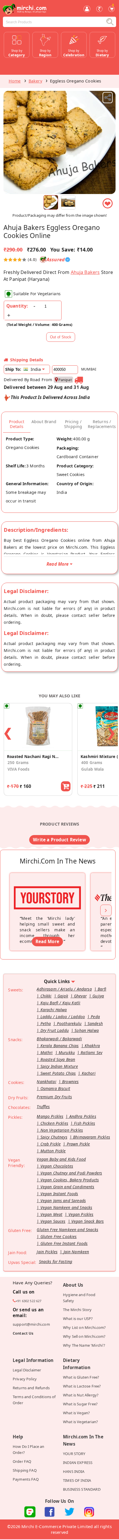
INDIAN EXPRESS (77, 1462)
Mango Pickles (50, 1116)
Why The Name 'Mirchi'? (84, 1345)
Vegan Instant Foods (59, 1193)
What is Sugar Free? (80, 1403)
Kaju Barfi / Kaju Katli (60, 1002)
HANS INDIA (74, 1471)
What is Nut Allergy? (80, 1395)
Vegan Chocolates (56, 1166)
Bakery (35, 81)
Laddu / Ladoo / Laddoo (62, 1016)
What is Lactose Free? (82, 1386)
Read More (47, 941)
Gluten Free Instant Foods (64, 1243)
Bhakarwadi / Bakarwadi (59, 1038)
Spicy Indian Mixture (59, 1066)
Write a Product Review (59, 840)
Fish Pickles (84, 1123)
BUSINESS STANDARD (82, 1489)
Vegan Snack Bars (87, 1221)
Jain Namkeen (76, 1251)
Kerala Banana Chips (59, 1045)
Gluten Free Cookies (58, 1236)
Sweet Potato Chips (58, 1073)
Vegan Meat (51, 1214)
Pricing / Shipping (73, 424)
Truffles (43, 1106)
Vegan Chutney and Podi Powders (71, 1173)
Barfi (102, 989)
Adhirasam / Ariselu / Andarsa (64, 989)
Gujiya (98, 996)
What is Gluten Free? (81, 1377)
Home (15, 81)
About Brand (44, 421)
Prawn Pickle (78, 1144)
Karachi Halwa (53, 1009)
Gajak (62, 996)
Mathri (46, 1052)
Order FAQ (22, 1461)
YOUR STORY (74, 1453)
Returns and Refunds (31, 1387)
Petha (45, 1023)
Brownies (70, 1081)
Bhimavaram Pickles (91, 1137)
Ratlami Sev (91, 1052)
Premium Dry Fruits (54, 1096)
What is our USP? (78, 1318)
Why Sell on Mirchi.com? (84, 1336)
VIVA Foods (19, 769)
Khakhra (92, 1045)
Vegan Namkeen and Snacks (66, 1207)
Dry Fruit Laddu (54, 1030)
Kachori (89, 1073)
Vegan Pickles (81, 1214)
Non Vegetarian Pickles (61, 1130)
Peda (95, 1016)
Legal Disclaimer (27, 1370)
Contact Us (23, 1333)
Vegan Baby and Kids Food (61, 1159)
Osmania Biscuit (55, 1088)
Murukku (67, 1052)
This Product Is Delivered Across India (50, 397)
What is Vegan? (76, 1412)
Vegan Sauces (53, 1221)
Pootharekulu (69, 1023)
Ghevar (80, 996)
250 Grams (18, 762)
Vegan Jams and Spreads (63, 1200)
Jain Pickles (47, 1251)
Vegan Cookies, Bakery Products (69, 1180)
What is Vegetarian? (80, 1421)
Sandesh (95, 1023)
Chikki (46, 996)
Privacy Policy (25, 1378)
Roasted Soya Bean (57, 1059)
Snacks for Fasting (55, 1261)
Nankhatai (46, 1081)
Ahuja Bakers (85, 272)
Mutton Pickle (53, 1151)
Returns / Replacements (102, 424)
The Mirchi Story (77, 1309)
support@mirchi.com (31, 1324)
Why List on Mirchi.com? (84, 1327)
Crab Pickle (50, 1144)
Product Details (16, 424)
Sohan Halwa (87, 1030)
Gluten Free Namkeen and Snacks (67, 1229)
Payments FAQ (26, 1479)
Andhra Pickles (82, 1116)
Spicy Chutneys (53, 1137)
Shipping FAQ (25, 1470)
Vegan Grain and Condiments (67, 1186)
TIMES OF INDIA (77, 1480)
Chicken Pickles (54, 1123)
